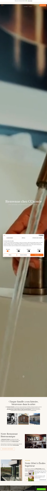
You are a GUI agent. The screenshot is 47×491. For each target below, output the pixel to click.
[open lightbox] (12, 419)
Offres (30, 3)
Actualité (26, 6)
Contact (30, 6)
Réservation (43, 5)
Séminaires (26, 3)
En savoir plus (43, 479)
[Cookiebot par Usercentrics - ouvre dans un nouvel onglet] (39, 235)
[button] (14, 4)
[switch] (18, 251)
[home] (3, 5)
